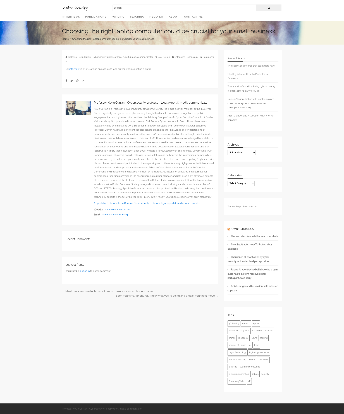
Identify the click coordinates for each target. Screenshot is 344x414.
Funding (118, 16)
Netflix (252, 359)
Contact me (193, 16)
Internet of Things (237, 345)
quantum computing (250, 367)
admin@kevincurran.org (115, 214)
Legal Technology (238, 352)
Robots (255, 374)
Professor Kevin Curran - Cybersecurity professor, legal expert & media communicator (110, 57)
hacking (263, 338)
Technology (192, 57)
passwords (263, 359)
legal (256, 345)
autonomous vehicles (262, 330)
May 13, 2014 (163, 57)
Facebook (243, 338)
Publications (95, 16)
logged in (85, 271)
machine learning (237, 359)
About (174, 16)
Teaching (137, 16)
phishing (233, 367)
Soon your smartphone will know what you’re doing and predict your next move (167, 295)
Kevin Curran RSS (242, 229)
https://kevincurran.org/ (118, 209)
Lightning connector (259, 352)
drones (232, 338)
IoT (250, 345)
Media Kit (156, 16)
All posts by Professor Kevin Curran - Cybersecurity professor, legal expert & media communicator (147, 203)
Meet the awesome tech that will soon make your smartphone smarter (107, 291)
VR (249, 381)
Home (65, 38)
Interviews (71, 16)
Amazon (246, 323)
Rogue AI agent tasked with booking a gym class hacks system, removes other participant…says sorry (251, 103)
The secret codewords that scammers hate (251, 65)
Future (253, 338)
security (265, 374)
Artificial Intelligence (239, 330)
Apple (256, 323)
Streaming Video (237, 381)
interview (74, 69)
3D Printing (234, 323)
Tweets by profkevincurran (242, 206)
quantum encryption (239, 374)
